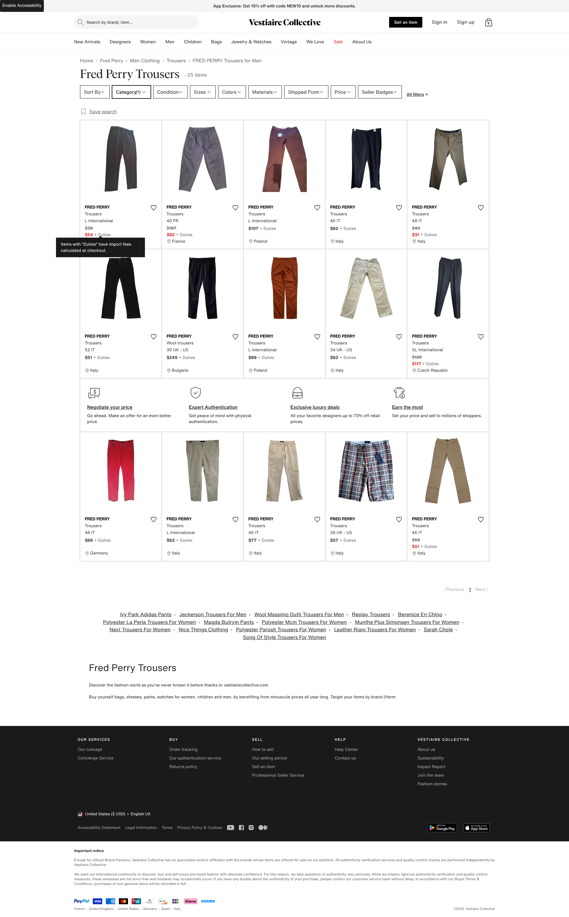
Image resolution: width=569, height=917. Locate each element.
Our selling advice (269, 758)
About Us (362, 42)
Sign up (465, 22)
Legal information (141, 827)
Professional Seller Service (278, 775)
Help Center (346, 749)
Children (193, 42)
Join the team (431, 775)
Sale (338, 42)
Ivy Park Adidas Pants (145, 614)
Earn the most (407, 407)
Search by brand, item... (110, 22)
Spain (165, 909)
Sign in (439, 22)
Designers (120, 42)
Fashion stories (432, 784)
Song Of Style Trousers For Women (284, 637)
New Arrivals (87, 42)
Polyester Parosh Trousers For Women (281, 629)
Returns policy (183, 767)
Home (86, 60)
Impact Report (431, 767)
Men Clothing (145, 60)
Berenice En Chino (420, 614)
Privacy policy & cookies (199, 827)
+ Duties (102, 234)
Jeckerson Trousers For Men (212, 614)
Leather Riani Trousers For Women (374, 629)
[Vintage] (301, 41)
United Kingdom (101, 909)
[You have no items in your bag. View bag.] (489, 22)
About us (426, 749)
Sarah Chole (438, 629)
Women (148, 42)
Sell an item (405, 22)
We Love (315, 42)
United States (128, 909)
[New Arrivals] (105, 41)
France (79, 909)
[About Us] (376, 41)
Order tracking (183, 749)
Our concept (90, 749)
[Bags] (226, 41)
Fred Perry (111, 60)
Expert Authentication (213, 407)
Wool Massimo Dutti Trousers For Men (299, 614)
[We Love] (329, 41)
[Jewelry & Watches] (276, 41)
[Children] (206, 41)
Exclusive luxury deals (315, 407)
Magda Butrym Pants (229, 622)
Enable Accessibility (21, 5)
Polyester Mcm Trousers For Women (304, 622)
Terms (167, 827)
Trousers (176, 60)
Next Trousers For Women (139, 629)
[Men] (179, 41)
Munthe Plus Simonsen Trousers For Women (407, 622)
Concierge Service (96, 758)
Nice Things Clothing (203, 629)
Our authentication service (195, 758)
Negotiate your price (109, 407)
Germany (150, 909)
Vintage (289, 42)
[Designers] (135, 41)
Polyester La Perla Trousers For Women (149, 622)
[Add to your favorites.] (153, 207)
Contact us (345, 758)
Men (170, 42)
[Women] (160, 41)
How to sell (262, 749)
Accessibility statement (99, 827)
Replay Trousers (371, 614)
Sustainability (431, 758)
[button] (489, 22)
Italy (177, 909)
